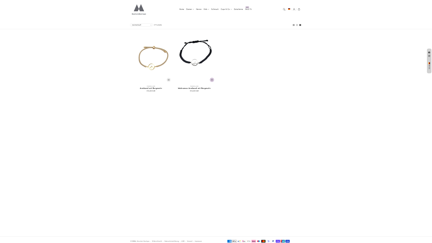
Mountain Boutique (143, 241)
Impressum (198, 241)
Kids (205, 9)
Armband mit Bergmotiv (151, 88)
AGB (182, 241)
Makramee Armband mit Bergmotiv (194, 88)
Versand (189, 241)
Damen (189, 9)
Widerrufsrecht (157, 241)
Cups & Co (225, 9)
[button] (284, 9)
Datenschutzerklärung (171, 241)
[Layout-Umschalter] (293, 25)
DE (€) (429, 67)
